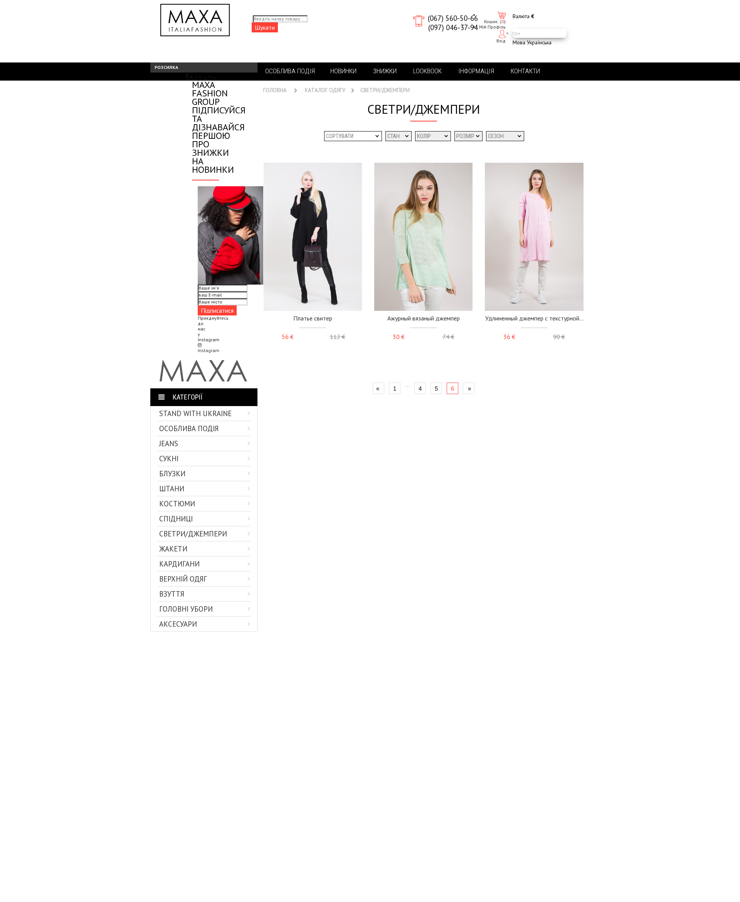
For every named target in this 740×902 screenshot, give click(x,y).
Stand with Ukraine (195, 413)
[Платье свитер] (312, 236)
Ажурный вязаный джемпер (423, 318)
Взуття (171, 594)
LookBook (427, 71)
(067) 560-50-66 (453, 18)
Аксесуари (178, 624)
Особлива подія (189, 428)
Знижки (385, 71)
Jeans (168, 443)
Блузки (172, 473)
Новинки (343, 71)
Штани (171, 488)
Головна (275, 90)
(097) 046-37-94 (453, 27)
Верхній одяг (183, 578)
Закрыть (200, 76)
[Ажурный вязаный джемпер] (423, 236)
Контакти (525, 71)
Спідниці (176, 518)
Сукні (168, 458)
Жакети (173, 548)
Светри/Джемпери (193, 533)
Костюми (177, 503)
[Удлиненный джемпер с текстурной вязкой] (534, 236)
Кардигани (179, 563)
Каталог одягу (325, 90)
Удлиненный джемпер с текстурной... (534, 318)
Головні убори (186, 609)
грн (516, 33)
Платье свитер (312, 318)
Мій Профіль (492, 27)
